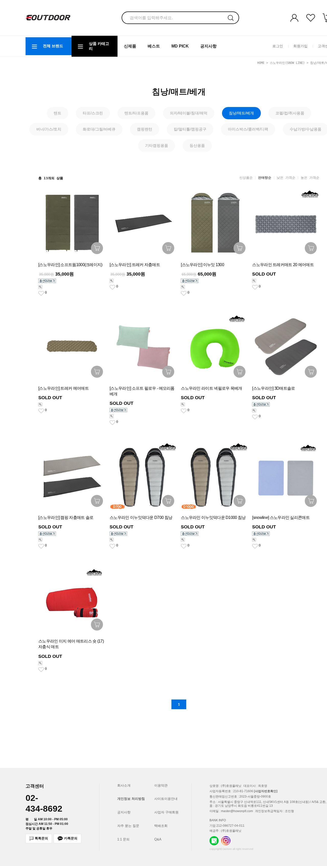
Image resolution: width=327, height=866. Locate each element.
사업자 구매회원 (166, 812)
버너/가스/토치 (48, 129)
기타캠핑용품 (156, 145)
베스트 (154, 46)
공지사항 (208, 46)
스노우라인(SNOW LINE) (287, 63)
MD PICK (180, 46)
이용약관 (161, 785)
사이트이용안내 (166, 799)
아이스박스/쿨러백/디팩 (248, 129)
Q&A (157, 839)
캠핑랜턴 (144, 129)
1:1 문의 (123, 839)
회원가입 (300, 46)
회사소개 (124, 785)
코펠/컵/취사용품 (289, 113)
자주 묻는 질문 (128, 826)
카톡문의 (70, 838)
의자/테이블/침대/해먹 (188, 113)
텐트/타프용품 (136, 113)
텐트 (57, 113)
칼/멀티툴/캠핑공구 (190, 129)
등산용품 (197, 145)
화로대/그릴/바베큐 (99, 129)
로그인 (277, 46)
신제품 (130, 46)
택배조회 (161, 826)
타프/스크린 (93, 113)
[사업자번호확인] (265, 791)
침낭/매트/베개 (241, 113)
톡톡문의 (41, 838)
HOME (260, 63)
